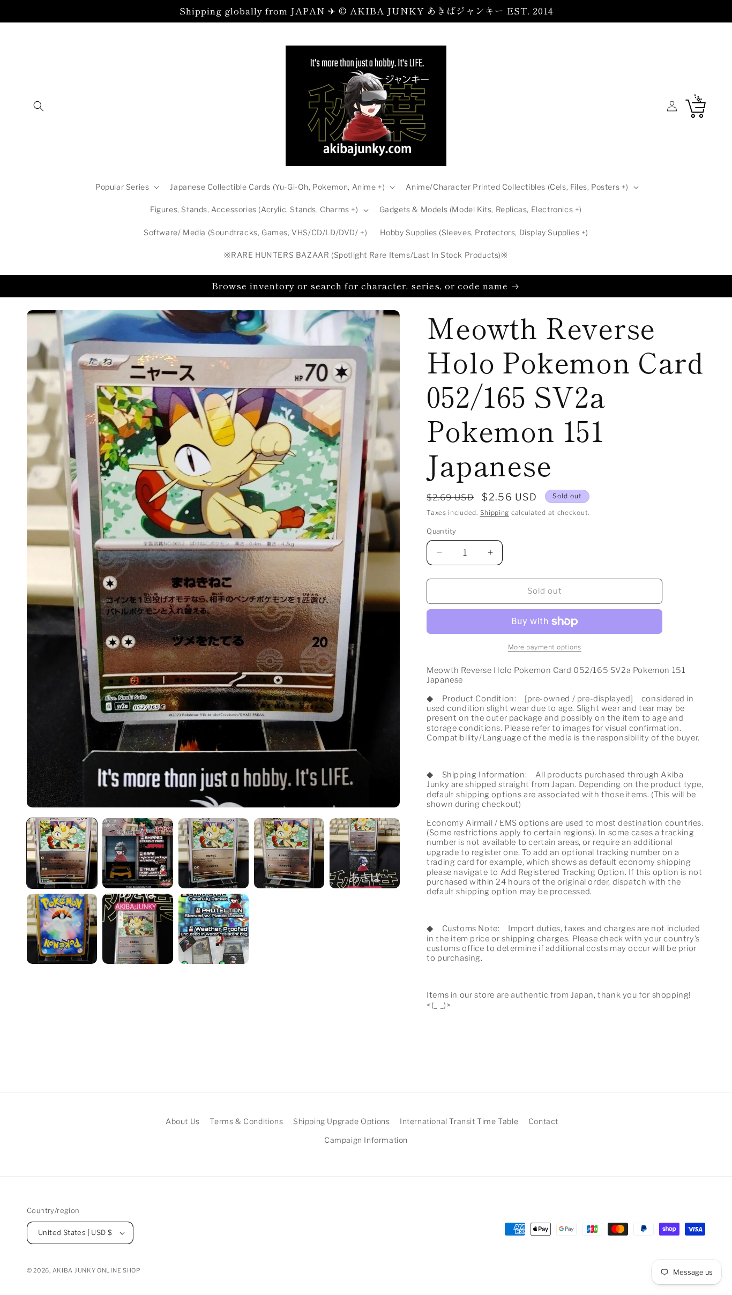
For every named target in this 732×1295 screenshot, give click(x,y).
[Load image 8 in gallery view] (213, 929)
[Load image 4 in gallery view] (289, 853)
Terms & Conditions (246, 1121)
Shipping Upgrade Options (341, 1121)
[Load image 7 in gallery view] (137, 929)
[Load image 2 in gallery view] (137, 853)
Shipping (495, 512)
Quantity (441, 531)
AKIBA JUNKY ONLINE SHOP (97, 1270)
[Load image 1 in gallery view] (62, 853)
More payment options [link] (544, 647)
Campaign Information (366, 1139)
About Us (183, 1121)
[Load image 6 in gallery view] (62, 929)
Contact (543, 1121)
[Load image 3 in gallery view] (213, 853)
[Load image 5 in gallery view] (365, 853)
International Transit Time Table (459, 1121)
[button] (38, 106)
